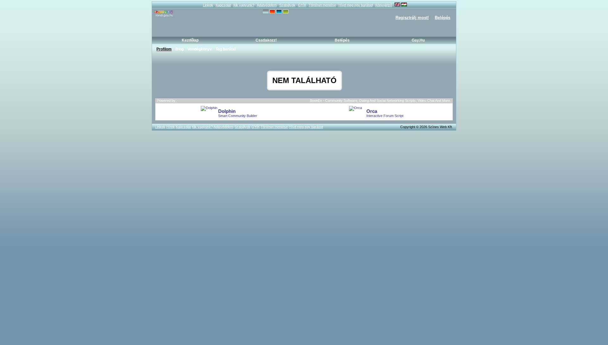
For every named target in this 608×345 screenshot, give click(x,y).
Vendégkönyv (199, 49)
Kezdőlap (190, 40)
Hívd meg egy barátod (356, 5)
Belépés (442, 17)
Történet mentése (322, 5)
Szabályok (287, 5)
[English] (397, 5)
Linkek (208, 5)
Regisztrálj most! (412, 17)
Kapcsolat (223, 5)
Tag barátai (226, 49)
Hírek (170, 127)
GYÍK (302, 5)
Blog (179, 49)
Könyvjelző (383, 5)
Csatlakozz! (266, 40)
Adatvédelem (267, 5)
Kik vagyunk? (243, 5)
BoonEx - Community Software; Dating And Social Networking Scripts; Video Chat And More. (380, 100)
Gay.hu (418, 40)
